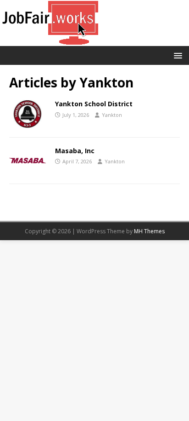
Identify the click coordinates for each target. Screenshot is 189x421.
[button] (176, 55)
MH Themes (149, 231)
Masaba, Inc (74, 150)
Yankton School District (94, 103)
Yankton (112, 114)
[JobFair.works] (51, 40)
